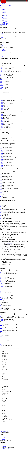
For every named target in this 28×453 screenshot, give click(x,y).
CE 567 (1, 280)
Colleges (4, 22)
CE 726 (2, 153)
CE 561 (1, 277)
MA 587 (1, 86)
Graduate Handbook (5, 15)
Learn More (1, 29)
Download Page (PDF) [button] (4, 446)
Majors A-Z (4, 11)
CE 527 (1, 148)
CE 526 (1, 147)
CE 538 (2, 114)
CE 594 (1, 209)
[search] (26, 0)
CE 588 (1, 308)
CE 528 (2, 105)
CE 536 (2, 67)
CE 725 (2, 161)
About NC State (4, 20)
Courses (2, 17)
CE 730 (2, 159)
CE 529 (2, 152)
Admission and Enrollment (6, 23)
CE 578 (1, 291)
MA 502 (1, 83)
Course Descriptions (5, 18)
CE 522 (2, 103)
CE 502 (1, 206)
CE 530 (2, 157)
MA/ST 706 (1, 87)
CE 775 (1, 74)
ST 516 (2, 127)
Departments (4, 12)
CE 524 (2, 117)
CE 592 (2, 102)
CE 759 (1, 218)
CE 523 (2, 150)
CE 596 (1, 309)
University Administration (6, 21)
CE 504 (2, 109)
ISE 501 (1, 79)
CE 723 (2, 160)
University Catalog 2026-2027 (7, 5)
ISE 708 (1, 80)
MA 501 (1, 197)
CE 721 (1, 77)
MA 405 (1, 196)
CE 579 (1, 292)
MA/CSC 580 (1, 84)
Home (2, 8)
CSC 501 (1, 88)
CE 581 (1, 305)
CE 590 (2, 123)
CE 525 (2, 155)
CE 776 (1, 75)
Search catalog (1, 47)
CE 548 (2, 106)
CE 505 (1, 345)
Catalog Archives (3, 439)
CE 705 (1, 214)
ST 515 (2, 126)
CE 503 (2, 108)
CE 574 (1, 298)
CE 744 (2, 120)
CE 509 (1, 208)
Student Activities (3, 437)
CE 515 (2, 283)
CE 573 (1, 297)
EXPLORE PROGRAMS (3, 24)
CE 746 (1, 192)
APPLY (7, 24)
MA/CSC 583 (1, 85)
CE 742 (1, 190)
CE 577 (1, 299)
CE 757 (1, 217)
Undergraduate (3, 9)
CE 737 (1, 186)
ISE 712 (1, 82)
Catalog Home (3, 3)
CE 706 (1, 215)
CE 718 (2, 158)
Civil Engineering (3, 50)
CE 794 (2, 154)
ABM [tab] (2, 56)
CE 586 (1, 307)
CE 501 (1, 205)
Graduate (4, 13)
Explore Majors (4, 10)
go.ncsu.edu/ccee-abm (9, 243)
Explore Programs (5, 14)
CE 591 (1, 185)
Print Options (3, 438)
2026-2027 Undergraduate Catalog (5, 448)
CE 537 (2, 68)
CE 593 (1, 188)
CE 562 (1, 278)
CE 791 (2, 70)
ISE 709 (1, 81)
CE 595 (1, 211)
